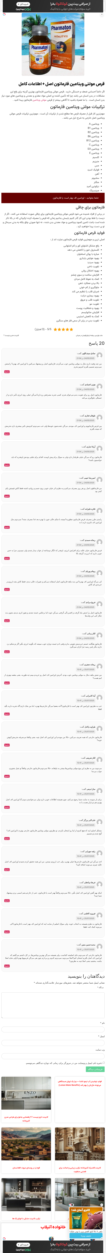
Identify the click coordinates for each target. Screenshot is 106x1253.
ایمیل (101, 1036)
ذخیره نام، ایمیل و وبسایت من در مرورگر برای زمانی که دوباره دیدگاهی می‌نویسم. (64, 1063)
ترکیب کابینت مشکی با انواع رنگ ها (26, 1218)
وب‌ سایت (100, 1050)
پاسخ (7, 372)
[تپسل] (4, 14)
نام (102, 1023)
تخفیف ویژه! (86, 1236)
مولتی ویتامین (39, 100)
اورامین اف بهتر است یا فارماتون (68, 198)
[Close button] (101, 1204)
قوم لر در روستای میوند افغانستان (26, 1168)
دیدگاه (100, 987)
